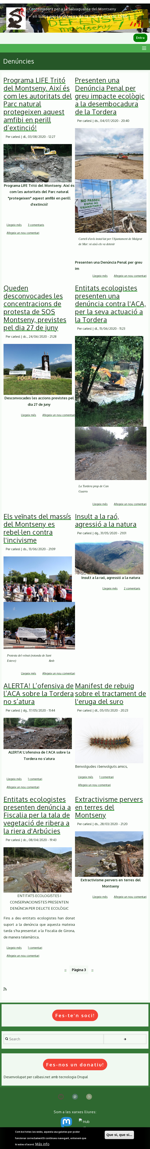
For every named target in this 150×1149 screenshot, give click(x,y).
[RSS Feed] (89, 1096)
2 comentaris (132, 588)
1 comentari (35, 779)
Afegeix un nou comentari (23, 232)
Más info (42, 1144)
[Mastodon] (75, 1096)
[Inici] (16, 18)
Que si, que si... (119, 1135)
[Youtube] (61, 1096)
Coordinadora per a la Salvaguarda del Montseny (72, 9)
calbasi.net (41, 1077)
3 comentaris (36, 224)
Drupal (82, 1077)
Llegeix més (14, 225)
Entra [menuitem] (140, 38)
